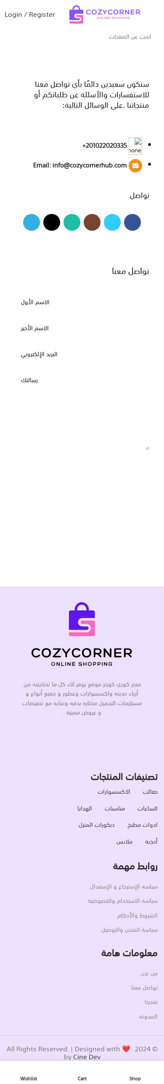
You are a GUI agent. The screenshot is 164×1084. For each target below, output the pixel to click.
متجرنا (151, 1001)
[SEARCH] (3, 31)
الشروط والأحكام (137, 914)
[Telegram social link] (31, 222)
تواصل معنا (144, 987)
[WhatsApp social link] (71, 222)
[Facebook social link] (132, 222)
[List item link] (82, 159)
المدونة (148, 1015)
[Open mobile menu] (154, 13)
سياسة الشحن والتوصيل (129, 929)
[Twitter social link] (112, 222)
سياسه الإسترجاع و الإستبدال (124, 885)
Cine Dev (87, 1056)
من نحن (149, 972)
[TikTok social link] (51, 222)
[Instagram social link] (92, 222)
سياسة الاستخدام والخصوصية (123, 900)
